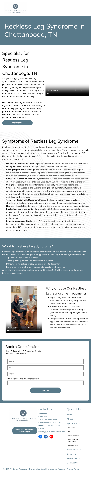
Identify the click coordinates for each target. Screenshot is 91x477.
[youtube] (51, 437)
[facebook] (40, 437)
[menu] (86, 8)
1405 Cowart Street (47, 419)
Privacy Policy (73, 469)
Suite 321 (42, 416)
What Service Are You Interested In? (23, 379)
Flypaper (61, 469)
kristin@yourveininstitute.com (52, 431)
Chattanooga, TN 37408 (49, 422)
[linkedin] (46, 437)
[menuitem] (77, 414)
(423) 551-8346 (53, 425)
